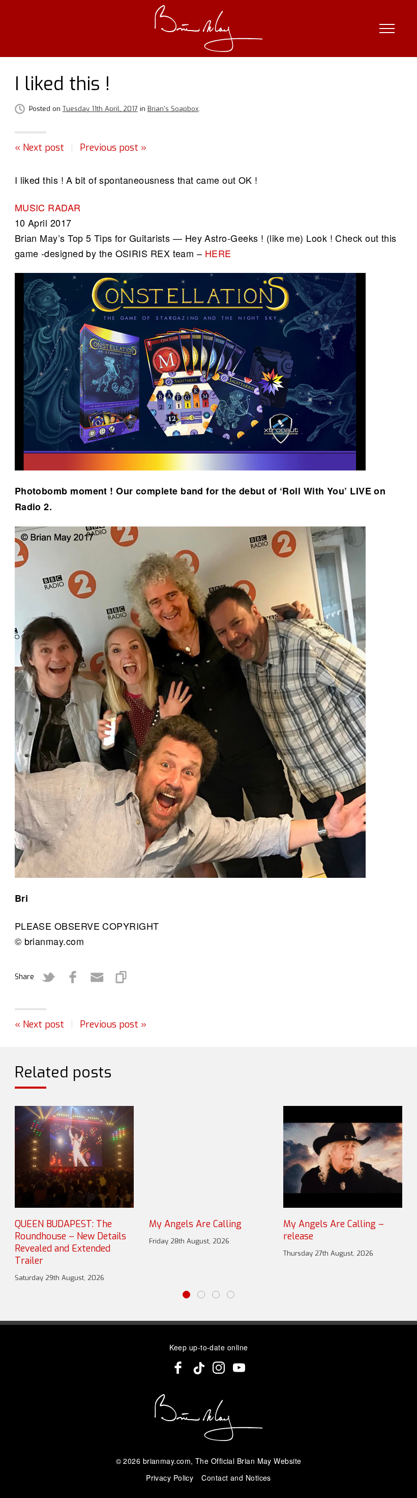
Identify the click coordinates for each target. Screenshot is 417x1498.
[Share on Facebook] (73, 977)
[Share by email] (97, 977)
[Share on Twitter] (48, 977)
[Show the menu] (387, 28)
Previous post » (113, 148)
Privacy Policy (169, 1478)
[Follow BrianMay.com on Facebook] (178, 1367)
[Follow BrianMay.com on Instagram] (218, 1367)
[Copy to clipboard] (121, 977)
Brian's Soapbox (173, 108)
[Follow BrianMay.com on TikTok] (198, 1367)
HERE (218, 253)
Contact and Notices (236, 1478)
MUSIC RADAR (48, 207)
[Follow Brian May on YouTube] (239, 1367)
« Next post (39, 148)
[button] (186, 1294)
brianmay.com (167, 1461)
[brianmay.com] (209, 28)
